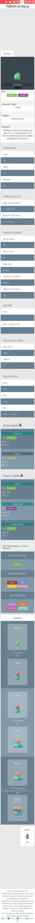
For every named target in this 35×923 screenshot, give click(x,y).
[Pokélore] (10, 2)
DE (18, 2)
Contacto (21, 918)
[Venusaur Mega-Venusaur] (17, 817)
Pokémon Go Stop (16, 6)
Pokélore (12, 918)
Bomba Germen (17, 524)
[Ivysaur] (17, 681)
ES (22, 2)
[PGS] (6, 2)
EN (14, 2)
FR (26, 2)
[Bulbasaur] (17, 646)
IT (29, 2)
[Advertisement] (17, 29)
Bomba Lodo (17, 504)
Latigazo (17, 483)
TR (33, 2)
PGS (4, 918)
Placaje (17, 453)
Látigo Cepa (17, 433)
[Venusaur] (17, 749)
